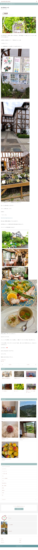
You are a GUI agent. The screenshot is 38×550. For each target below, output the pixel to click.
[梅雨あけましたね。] (28, 409)
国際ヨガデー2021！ (29, 378)
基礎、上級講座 (4, 485)
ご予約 (20, 540)
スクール (2, 540)
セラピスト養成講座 (4, 478)
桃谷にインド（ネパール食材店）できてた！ (30, 392)
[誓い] (10, 409)
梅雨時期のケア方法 (5, 438)
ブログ (20, 542)
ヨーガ (3, 480)
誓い (2, 418)
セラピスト (2, 542)
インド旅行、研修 (4, 473)
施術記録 (3, 490)
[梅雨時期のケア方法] (10, 429)
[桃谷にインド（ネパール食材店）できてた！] (31, 387)
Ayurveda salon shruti (5, 1)
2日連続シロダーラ (17, 378)
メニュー (20, 538)
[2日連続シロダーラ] (19, 374)
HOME (2, 538)
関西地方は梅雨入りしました (24, 438)
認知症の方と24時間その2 (6, 378)
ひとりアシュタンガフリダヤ (6, 466)
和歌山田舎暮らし (4, 483)
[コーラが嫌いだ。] (7, 387)
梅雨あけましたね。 (23, 418)
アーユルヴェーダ (4, 471)
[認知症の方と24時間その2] (7, 374)
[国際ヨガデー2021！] (31, 374)
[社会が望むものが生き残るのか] (10, 450)
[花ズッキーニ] (19, 387)
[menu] (36, 1)
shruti (5, 359)
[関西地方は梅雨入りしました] (28, 429)
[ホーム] (1, 3)
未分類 (3, 361)
